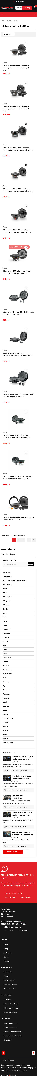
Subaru (6, 722)
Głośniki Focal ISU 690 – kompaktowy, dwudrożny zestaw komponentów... (17, 477)
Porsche (6, 694)
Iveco (5, 641)
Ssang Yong (8, 718)
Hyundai (6, 633)
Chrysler (6, 601)
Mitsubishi (7, 674)
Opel (5, 686)
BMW (5, 593)
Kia (4, 645)
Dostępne (9, 34)
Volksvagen (8, 743)
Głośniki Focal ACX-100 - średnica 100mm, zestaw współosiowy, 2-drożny (18, 149)
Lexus (5, 662)
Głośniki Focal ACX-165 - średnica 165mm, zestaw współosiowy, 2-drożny (18, 231)
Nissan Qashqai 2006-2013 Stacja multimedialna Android (22, 759)
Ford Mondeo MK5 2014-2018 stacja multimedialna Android (22, 834)
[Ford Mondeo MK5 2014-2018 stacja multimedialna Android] (7, 834)
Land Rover (7, 658)
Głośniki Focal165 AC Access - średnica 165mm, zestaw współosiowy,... (18, 272)
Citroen (6, 605)
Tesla (5, 726)
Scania (6, 706)
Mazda (6, 666)
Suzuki (5, 730)
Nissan (6, 682)
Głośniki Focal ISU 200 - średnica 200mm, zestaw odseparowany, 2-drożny (16, 437)
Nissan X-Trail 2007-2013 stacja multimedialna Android (21, 815)
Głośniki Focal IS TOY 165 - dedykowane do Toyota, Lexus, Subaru (18, 313)
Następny (34, 540)
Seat (5, 710)
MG (4, 678)
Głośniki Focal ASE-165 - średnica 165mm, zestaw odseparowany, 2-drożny (16, 68)
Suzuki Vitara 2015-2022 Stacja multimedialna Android (21, 778)
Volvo (5, 738)
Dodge (6, 613)
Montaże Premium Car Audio (15, 581)
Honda (5, 625)
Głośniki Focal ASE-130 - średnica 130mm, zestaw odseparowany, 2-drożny (16, 109)
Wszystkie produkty (8, 549)
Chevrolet (7, 597)
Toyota (6, 734)
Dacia (5, 609)
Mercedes (7, 670)
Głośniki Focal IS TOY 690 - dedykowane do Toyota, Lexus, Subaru (18, 354)
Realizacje (7, 577)
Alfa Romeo (8, 585)
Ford (5, 621)
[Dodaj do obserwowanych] (26, 42)
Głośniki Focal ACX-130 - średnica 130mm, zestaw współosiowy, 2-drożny (18, 190)
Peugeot (6, 690)
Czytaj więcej (21, 770)
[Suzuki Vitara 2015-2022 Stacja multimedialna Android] (7, 778)
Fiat (4, 617)
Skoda (5, 714)
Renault (6, 698)
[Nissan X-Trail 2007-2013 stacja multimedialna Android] (7, 814)
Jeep (5, 649)
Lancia (5, 653)
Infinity (6, 637)
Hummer (6, 629)
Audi (5, 589)
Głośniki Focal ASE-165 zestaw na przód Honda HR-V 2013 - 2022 (18, 518)
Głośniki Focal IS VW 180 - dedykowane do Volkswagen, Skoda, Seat (18, 395)
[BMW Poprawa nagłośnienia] (7, 797)
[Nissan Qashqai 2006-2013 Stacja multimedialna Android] (7, 758)
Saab (5, 702)
